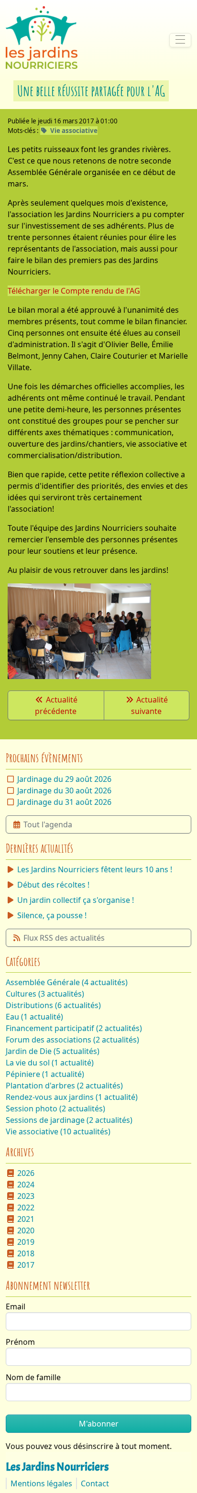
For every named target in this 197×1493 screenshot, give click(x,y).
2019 (25, 1242)
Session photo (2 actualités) (55, 1108)
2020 (25, 1230)
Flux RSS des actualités (64, 938)
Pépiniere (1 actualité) (45, 1074)
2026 (25, 1173)
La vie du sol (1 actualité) (50, 1062)
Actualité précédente (56, 705)
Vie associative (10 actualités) (58, 1131)
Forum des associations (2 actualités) (72, 1039)
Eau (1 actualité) (34, 1016)
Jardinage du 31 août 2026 (64, 802)
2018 (25, 1253)
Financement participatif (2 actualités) (74, 1028)
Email (15, 1306)
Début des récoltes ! (53, 884)
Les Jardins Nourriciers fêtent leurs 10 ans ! (94, 869)
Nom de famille (33, 1377)
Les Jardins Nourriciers (57, 1467)
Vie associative (74, 130)
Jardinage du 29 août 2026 (64, 779)
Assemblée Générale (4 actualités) (67, 982)
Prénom (20, 1342)
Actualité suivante (149, 705)
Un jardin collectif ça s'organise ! (75, 900)
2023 (25, 1196)
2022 (25, 1207)
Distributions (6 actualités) (53, 1005)
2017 (25, 1265)
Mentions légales (41, 1483)
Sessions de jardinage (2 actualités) (69, 1120)
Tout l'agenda (47, 824)
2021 (25, 1219)
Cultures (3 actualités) (45, 993)
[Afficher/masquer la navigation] (180, 40)
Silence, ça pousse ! (52, 915)
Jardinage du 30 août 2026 (64, 790)
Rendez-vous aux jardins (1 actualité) (72, 1097)
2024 (25, 1184)
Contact (95, 1483)
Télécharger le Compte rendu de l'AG (74, 290)
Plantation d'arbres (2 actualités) (64, 1085)
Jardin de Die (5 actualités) (52, 1051)
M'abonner (99, 1423)
